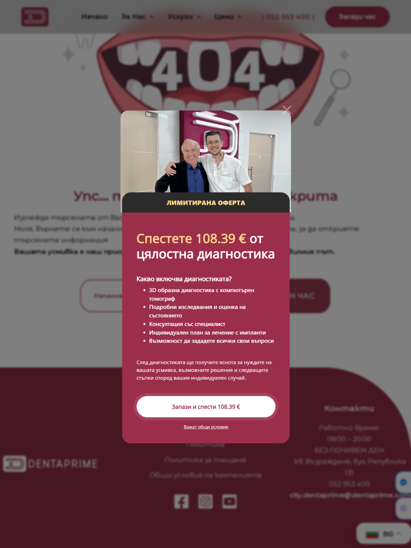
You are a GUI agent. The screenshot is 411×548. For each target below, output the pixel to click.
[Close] (287, 110)
